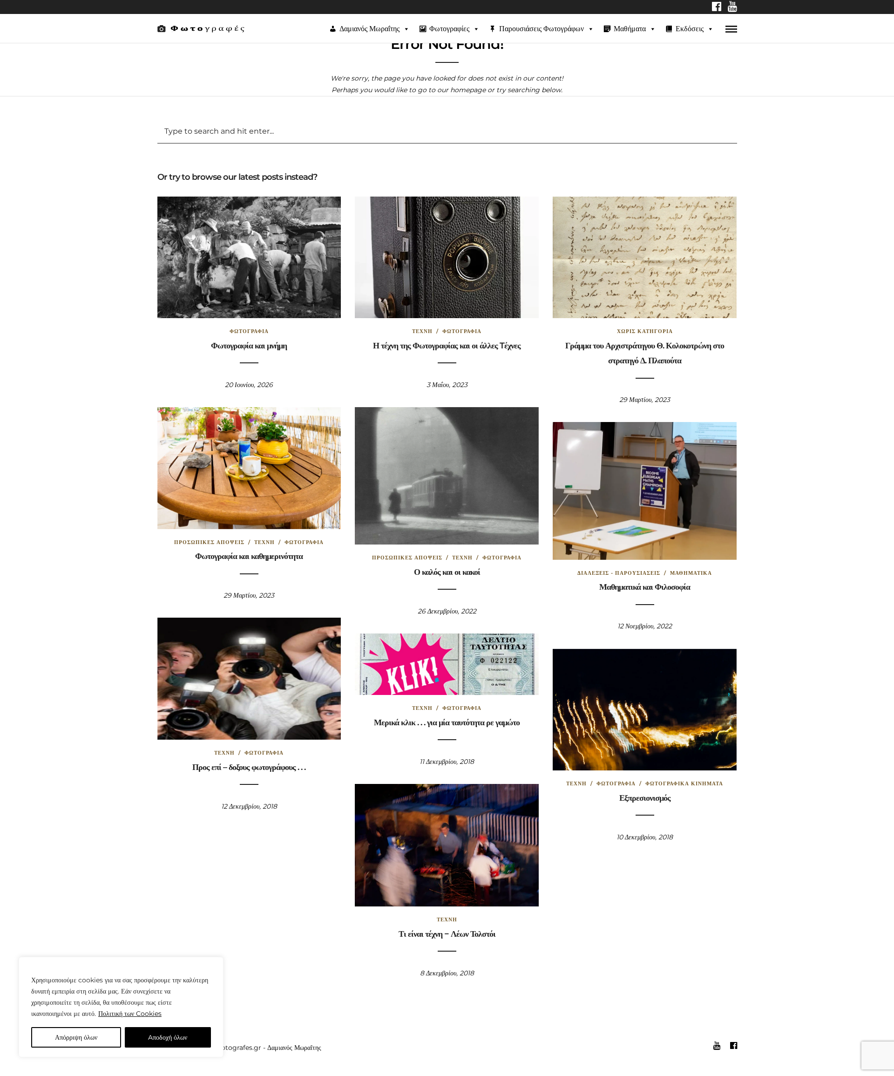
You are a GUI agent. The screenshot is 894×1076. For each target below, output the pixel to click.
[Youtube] (732, 7)
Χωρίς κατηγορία (645, 331)
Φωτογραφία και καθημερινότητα (249, 556)
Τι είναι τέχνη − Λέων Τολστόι (447, 934)
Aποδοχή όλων (167, 1037)
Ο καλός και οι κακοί (447, 572)
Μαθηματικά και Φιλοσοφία (644, 587)
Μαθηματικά (691, 573)
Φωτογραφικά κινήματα (684, 783)
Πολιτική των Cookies (130, 1013)
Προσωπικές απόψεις (209, 542)
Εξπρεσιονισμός (644, 798)
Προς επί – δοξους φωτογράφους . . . (248, 767)
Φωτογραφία (249, 331)
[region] (121, 1007)
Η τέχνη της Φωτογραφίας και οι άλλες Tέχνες (447, 346)
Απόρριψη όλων (76, 1037)
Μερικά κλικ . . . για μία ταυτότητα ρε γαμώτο (447, 722)
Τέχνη (422, 331)
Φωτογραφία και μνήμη (249, 346)
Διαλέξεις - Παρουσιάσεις (618, 573)
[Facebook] (716, 7)
